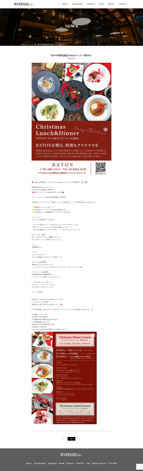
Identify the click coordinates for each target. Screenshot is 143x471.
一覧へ (71, 439)
